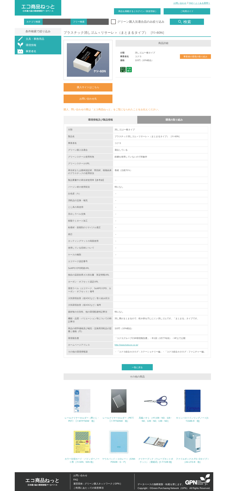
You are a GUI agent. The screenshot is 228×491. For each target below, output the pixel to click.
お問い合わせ (179, 3)
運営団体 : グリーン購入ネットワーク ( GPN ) (97, 483)
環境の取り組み (174, 119)
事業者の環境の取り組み (195, 56)
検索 (187, 22)
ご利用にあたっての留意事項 (88, 487)
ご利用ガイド (186, 11)
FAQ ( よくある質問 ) (199, 3)
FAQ (75, 479)
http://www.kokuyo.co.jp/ (126, 345)
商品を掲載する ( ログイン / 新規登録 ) (137, 11)
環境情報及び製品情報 (100, 119)
